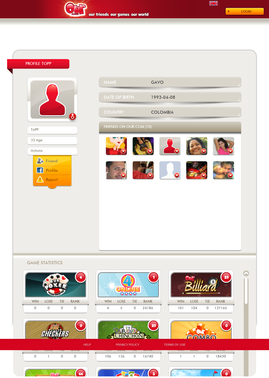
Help (87, 344)
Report (52, 180)
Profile (52, 171)
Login (246, 11)
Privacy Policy (127, 344)
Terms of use (174, 344)
